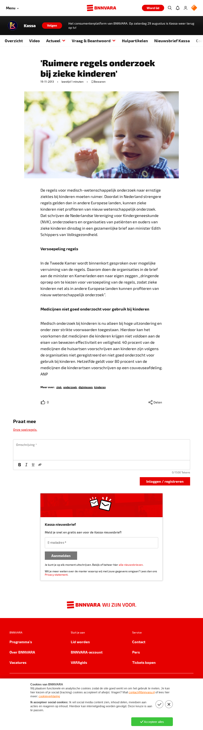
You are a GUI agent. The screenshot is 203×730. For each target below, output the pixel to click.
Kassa (30, 25)
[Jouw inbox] (177, 8)
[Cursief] (26, 465)
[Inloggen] (185, 8)
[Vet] (19, 465)
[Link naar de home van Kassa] (12, 25)
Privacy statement (56, 574)
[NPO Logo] (194, 8)
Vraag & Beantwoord (91, 40)
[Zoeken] (169, 8)
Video (34, 40)
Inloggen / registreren (165, 481)
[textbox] (101, 450)
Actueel (53, 40)
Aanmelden (61, 555)
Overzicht (14, 40)
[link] (59, 387)
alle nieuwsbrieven (131, 564)
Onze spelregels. (25, 429)
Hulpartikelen (135, 40)
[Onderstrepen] (33, 465)
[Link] (40, 465)
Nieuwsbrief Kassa (172, 40)
